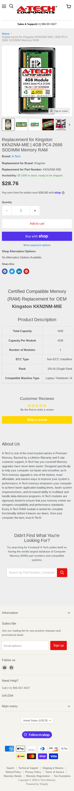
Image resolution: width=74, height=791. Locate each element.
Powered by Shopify (37, 784)
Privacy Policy (33, 772)
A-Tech (16, 156)
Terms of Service (54, 772)
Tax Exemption (62, 776)
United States (35, 720)
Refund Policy (13, 772)
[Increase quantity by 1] (35, 210)
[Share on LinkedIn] (19, 271)
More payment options (37, 245)
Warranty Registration (38, 776)
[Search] (62, 572)
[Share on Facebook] (5, 271)
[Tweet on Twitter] (12, 271)
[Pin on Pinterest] (26, 271)
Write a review (37, 419)
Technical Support (28, 768)
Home (5, 33)
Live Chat (7, 695)
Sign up (58, 645)
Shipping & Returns (53, 768)
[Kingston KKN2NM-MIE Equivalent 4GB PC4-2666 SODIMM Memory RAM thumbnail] (8, 124)
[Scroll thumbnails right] (69, 125)
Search (10, 768)
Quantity (7, 202)
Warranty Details (13, 776)
